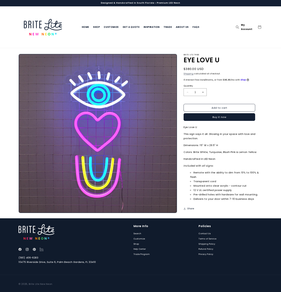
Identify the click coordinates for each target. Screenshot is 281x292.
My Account (246, 27)
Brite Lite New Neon (40, 284)
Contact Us (205, 233)
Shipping (189, 73)
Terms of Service (207, 238)
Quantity (188, 85)
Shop (136, 244)
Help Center (140, 249)
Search (137, 233)
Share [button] (190, 208)
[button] (237, 27)
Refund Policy (206, 249)
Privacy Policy (206, 254)
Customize (139, 238)
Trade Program (142, 254)
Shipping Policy (207, 244)
